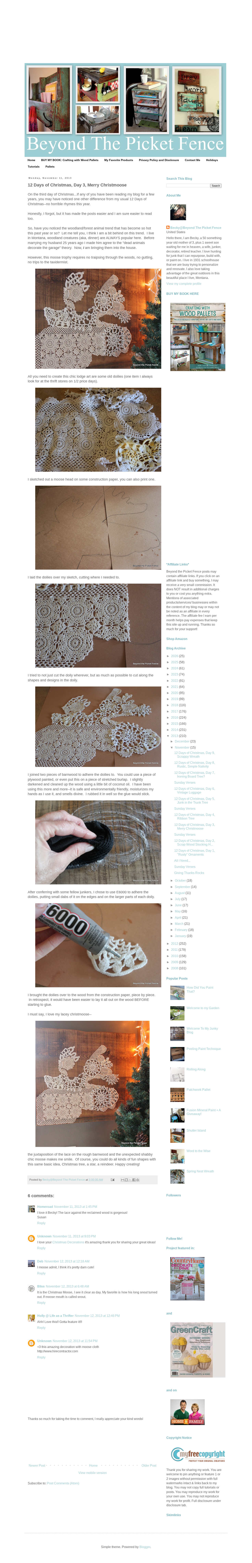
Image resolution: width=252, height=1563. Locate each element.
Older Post (149, 1465)
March (179, 923)
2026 (175, 656)
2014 (175, 729)
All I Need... (182, 860)
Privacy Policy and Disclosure (159, 160)
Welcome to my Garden (203, 1008)
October (181, 880)
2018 (175, 705)
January (181, 936)
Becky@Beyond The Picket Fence (195, 227)
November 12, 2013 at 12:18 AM (66, 1261)
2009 (175, 962)
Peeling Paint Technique (204, 1049)
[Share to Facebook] (134, 1180)
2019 (175, 699)
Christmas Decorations (68, 1242)
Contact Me (192, 160)
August (180, 893)
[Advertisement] (126, 27)
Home (31, 160)
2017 (175, 711)
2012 (175, 943)
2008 (175, 968)
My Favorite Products (118, 160)
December (182, 741)
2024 (175, 668)
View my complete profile (183, 283)
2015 (175, 723)
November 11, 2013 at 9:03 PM (74, 1236)
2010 (175, 956)
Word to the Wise (198, 1151)
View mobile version (92, 1473)
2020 (175, 693)
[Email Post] (112, 1179)
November (182, 747)
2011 (175, 949)
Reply (41, 1223)
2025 (175, 662)
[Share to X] (130, 1180)
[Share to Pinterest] (138, 1180)
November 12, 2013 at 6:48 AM (67, 1286)
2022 (175, 680)
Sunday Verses (184, 782)
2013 (175, 736)
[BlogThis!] (126, 1180)
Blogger (144, 1547)
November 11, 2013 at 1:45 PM (75, 1206)
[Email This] (123, 1180)
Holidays (212, 160)
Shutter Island (196, 1130)
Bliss (41, 1286)
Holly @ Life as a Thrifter (55, 1315)
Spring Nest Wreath (200, 1171)
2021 (175, 686)
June (179, 905)
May (178, 911)
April (178, 917)
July (178, 899)
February (181, 929)
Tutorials (34, 166)
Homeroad (45, 1206)
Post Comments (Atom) (63, 1483)
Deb (40, 1261)
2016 (175, 717)
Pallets (50, 166)
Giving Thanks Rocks (189, 873)
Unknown (44, 1236)
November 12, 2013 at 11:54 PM (75, 1341)
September (183, 887)
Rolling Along (196, 1069)
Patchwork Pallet (198, 1089)
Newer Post (37, 1465)
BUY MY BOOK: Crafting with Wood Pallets (69, 160)
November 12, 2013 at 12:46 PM (97, 1315)
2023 (175, 674)
